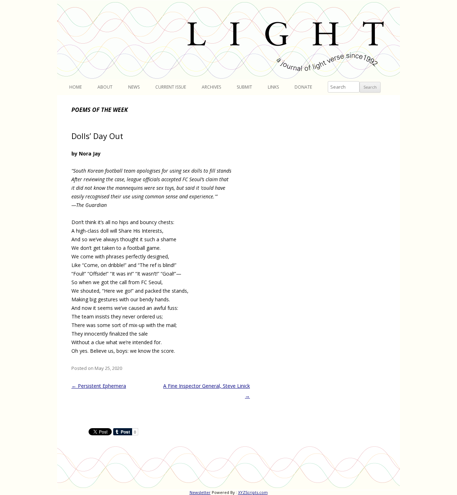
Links (273, 87)
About (104, 87)
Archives (211, 87)
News (134, 87)
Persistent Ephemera (98, 385)
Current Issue (170, 87)
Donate (303, 87)
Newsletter (200, 492)
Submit (244, 87)
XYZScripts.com (253, 492)
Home (75, 87)
